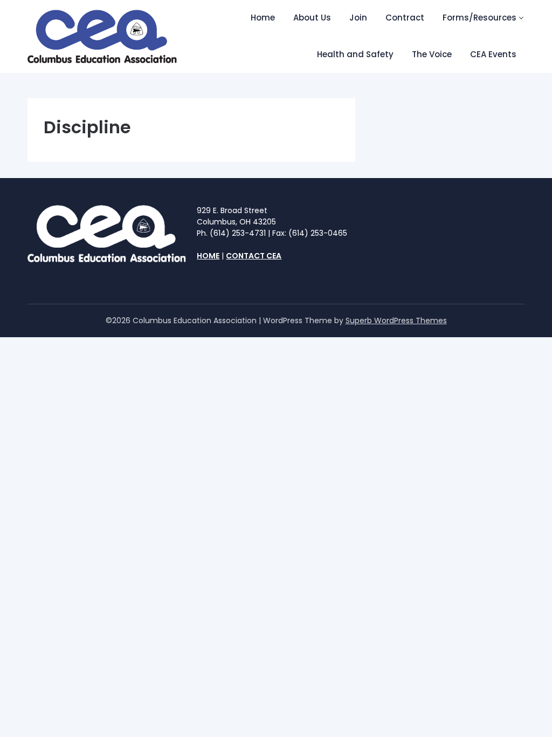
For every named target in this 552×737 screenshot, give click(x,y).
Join (358, 17)
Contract (404, 17)
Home (263, 17)
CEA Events (493, 54)
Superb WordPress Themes (396, 320)
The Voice (432, 54)
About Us (312, 17)
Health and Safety (355, 54)
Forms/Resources (479, 17)
